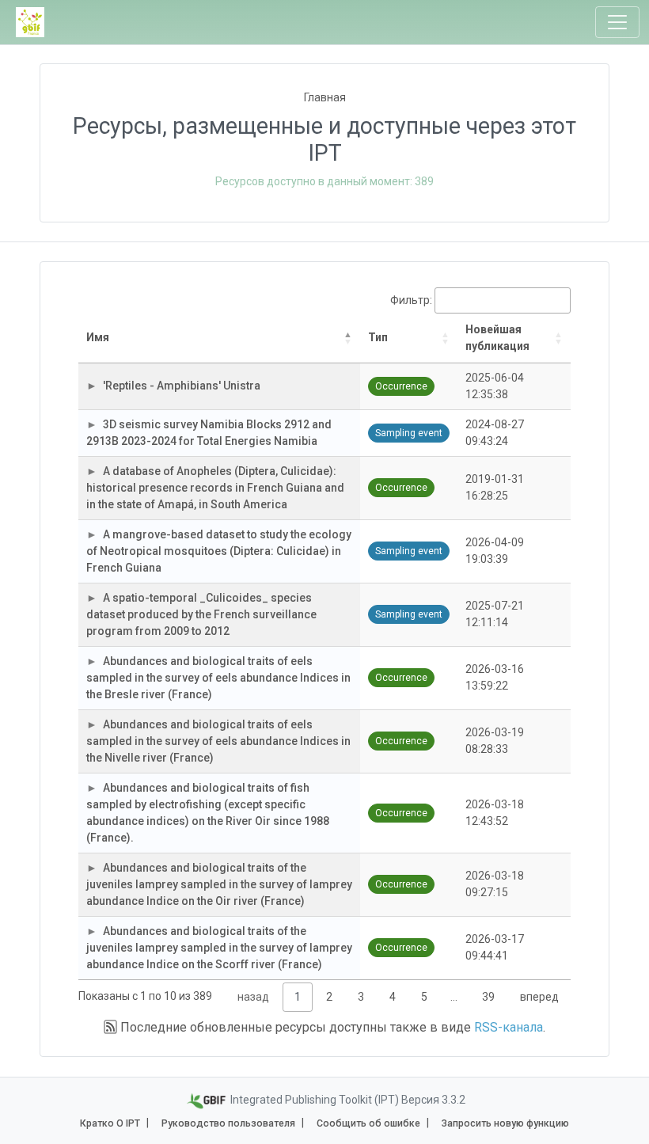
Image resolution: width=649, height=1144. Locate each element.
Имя (97, 337)
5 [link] (424, 996)
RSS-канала (508, 1027)
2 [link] (329, 996)
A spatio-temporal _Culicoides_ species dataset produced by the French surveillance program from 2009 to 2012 (201, 614)
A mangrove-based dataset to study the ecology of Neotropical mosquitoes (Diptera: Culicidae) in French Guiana (218, 551)
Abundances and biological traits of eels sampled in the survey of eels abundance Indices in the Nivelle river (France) (218, 741)
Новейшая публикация (497, 337)
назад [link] (253, 996)
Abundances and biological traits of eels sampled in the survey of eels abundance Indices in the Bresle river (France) (218, 678)
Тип (378, 337)
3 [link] (361, 996)
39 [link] (488, 996)
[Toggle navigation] (617, 22)
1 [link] (297, 996)
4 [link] (392, 996)
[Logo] (30, 22)
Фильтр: (411, 300)
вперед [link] (539, 996)
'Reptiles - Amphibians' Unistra (181, 385)
